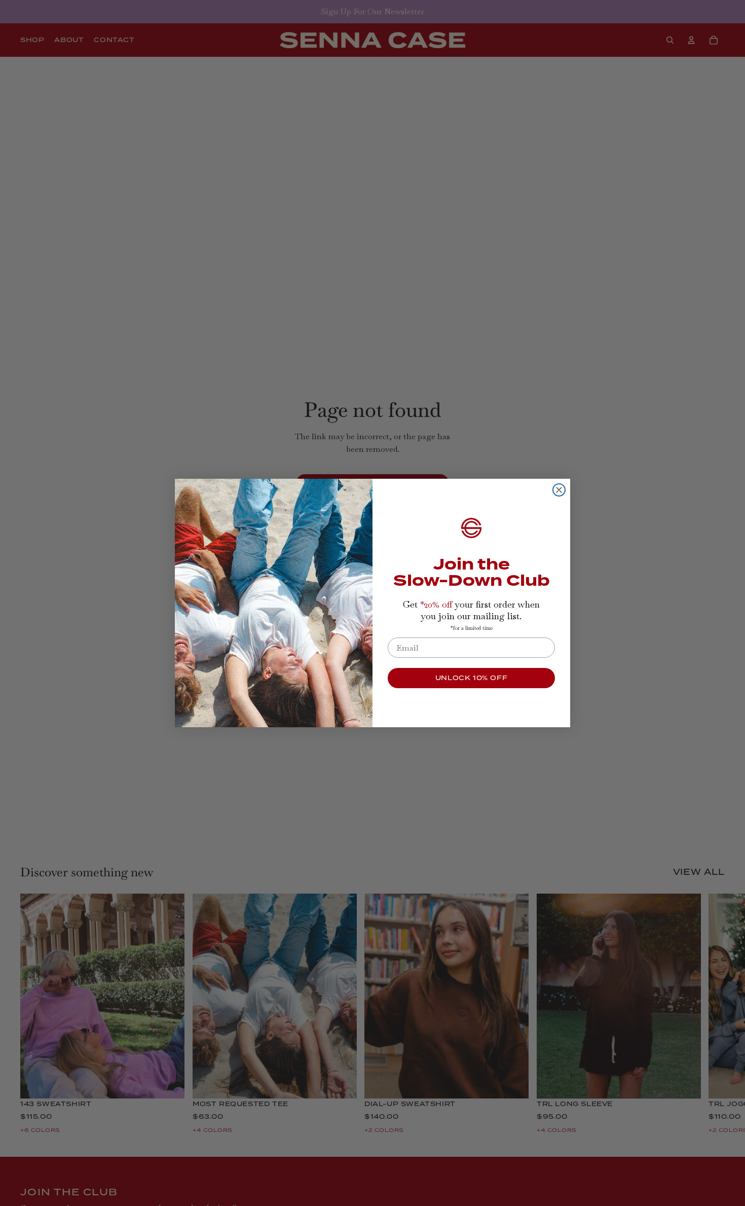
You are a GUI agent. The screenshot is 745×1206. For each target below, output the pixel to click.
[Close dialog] (559, 490)
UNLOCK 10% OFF (471, 677)
